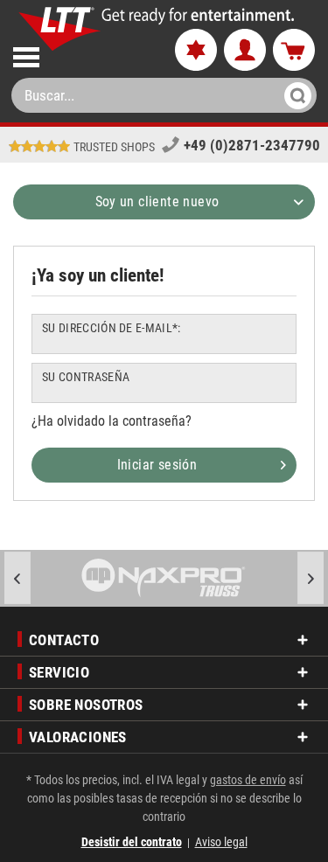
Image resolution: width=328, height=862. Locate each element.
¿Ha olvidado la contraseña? (111, 421)
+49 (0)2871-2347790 (252, 145)
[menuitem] (79, 54)
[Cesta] (294, 51)
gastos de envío (248, 780)
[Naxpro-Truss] (164, 578)
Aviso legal (221, 842)
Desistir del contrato (131, 842)
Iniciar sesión (157, 464)
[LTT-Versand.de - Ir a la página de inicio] (59, 29)
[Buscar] (292, 95)
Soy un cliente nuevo (157, 201)
